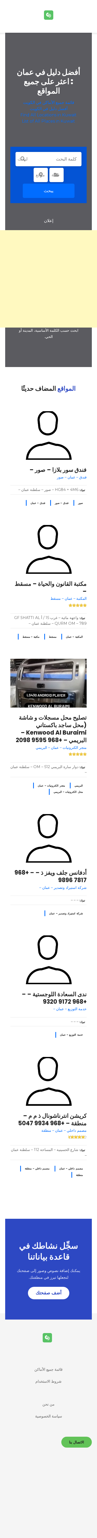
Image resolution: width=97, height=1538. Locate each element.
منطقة (79, 1175)
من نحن (48, 1404)
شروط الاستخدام (48, 1381)
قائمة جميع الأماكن (48, 1369)
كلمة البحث (23, 159)
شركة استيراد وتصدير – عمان (66, 913)
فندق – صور (62, 503)
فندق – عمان (38, 503)
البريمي (78, 785)
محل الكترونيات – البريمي (68, 792)
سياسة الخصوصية (48, 1416)
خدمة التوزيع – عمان (71, 1034)
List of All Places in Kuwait (48, 121)
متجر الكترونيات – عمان (51, 785)
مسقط (52, 636)
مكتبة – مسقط (31, 636)
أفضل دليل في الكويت (49, 108)
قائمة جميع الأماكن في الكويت (48, 102)
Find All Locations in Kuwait (48, 114)
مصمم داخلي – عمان (71, 1168)
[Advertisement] (48, 279)
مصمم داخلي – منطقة (37, 1168)
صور (80, 503)
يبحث (49, 190)
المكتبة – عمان (74, 636)
